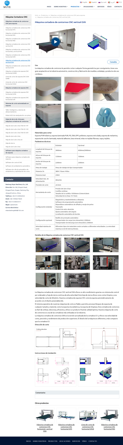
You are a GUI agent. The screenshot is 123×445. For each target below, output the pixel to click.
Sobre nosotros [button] (60, 6)
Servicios (100, 6)
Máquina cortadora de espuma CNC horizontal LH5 (17, 98)
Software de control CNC (14, 162)
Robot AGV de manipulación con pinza (18, 115)
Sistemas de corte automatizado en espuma (17, 104)
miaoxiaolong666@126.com (15, 210)
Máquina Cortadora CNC (16, 17)
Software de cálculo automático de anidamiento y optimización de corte (18, 170)
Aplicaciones (64, 441)
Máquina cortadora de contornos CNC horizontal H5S (18, 34)
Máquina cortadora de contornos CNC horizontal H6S (109, 427)
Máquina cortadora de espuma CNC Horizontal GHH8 (17, 72)
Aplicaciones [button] (88, 6)
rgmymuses (14, 204)
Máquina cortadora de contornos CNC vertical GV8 (18, 66)
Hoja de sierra (10, 143)
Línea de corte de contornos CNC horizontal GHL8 (87, 427)
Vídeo (109, 6)
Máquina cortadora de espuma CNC (17, 88)
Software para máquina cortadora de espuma (17, 151)
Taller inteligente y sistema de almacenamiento (15, 111)
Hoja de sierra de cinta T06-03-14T (17, 125)
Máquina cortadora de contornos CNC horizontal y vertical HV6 (45, 428)
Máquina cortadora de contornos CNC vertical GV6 (18, 61)
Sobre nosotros (39, 441)
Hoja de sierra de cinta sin (14, 139)
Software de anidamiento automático (18, 166)
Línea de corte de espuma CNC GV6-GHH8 (17, 77)
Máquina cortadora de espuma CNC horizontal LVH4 (17, 93)
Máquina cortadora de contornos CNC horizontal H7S (18, 28)
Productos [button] (75, 6)
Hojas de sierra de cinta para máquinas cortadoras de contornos (17, 120)
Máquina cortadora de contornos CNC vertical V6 (18, 45)
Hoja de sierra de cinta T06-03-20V (17, 132)
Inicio (49, 6)
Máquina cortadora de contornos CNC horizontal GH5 (66, 427)
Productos (44, 15)
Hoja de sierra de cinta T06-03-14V (17, 129)
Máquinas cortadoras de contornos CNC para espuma (67, 15)
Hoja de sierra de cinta (13, 136)
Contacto (118, 6)
